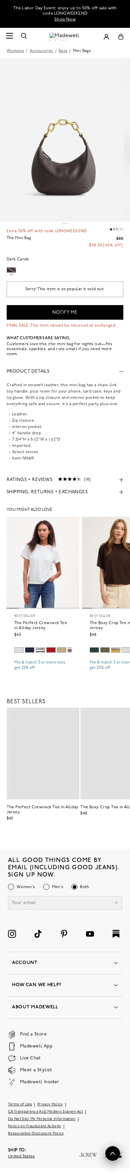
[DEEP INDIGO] (29, 650)
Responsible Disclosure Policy (36, 1134)
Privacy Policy (50, 1104)
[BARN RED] (51, 650)
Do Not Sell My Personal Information (42, 1119)
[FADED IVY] (105, 650)
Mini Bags (82, 51)
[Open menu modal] (9, 36)
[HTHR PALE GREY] (19, 650)
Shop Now (65, 19)
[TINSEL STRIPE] (115, 650)
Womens (15, 51)
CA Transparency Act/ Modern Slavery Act (45, 1112)
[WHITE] (40, 650)
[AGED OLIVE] (61, 650)
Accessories (41, 51)
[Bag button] (121, 36)
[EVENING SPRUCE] (94, 650)
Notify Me (65, 312)
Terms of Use (20, 1104)
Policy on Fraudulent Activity (34, 1126)
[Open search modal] (24, 36)
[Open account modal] (106, 36)
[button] (112, 1153)
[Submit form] (116, 903)
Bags (63, 51)
